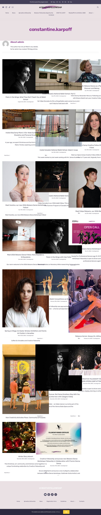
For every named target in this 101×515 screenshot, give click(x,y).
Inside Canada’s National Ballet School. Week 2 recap (59, 150)
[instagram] (6, 7)
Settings (58, 511)
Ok (66, 512)
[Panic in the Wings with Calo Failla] (58, 236)
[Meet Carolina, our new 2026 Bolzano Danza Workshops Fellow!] (25, 181)
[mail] (12, 7)
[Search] (98, 7)
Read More (73, 103)
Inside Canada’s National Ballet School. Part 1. (58, 196)
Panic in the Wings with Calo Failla (58, 257)
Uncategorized (30, 101)
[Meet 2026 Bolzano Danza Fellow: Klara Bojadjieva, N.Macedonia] (25, 235)
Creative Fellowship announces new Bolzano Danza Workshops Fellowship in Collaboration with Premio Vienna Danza (58, 461)
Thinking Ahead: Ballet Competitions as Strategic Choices (59, 299)
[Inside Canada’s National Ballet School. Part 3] (58, 74)
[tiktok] (9, 7)
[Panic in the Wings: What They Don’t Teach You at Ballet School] (25, 76)
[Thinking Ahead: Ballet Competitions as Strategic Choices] (58, 282)
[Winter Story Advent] (25, 437)
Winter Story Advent (25, 456)
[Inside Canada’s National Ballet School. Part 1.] (58, 176)
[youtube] (3, 7)
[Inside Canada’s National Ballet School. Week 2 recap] (58, 127)
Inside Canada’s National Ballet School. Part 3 (58, 94)
